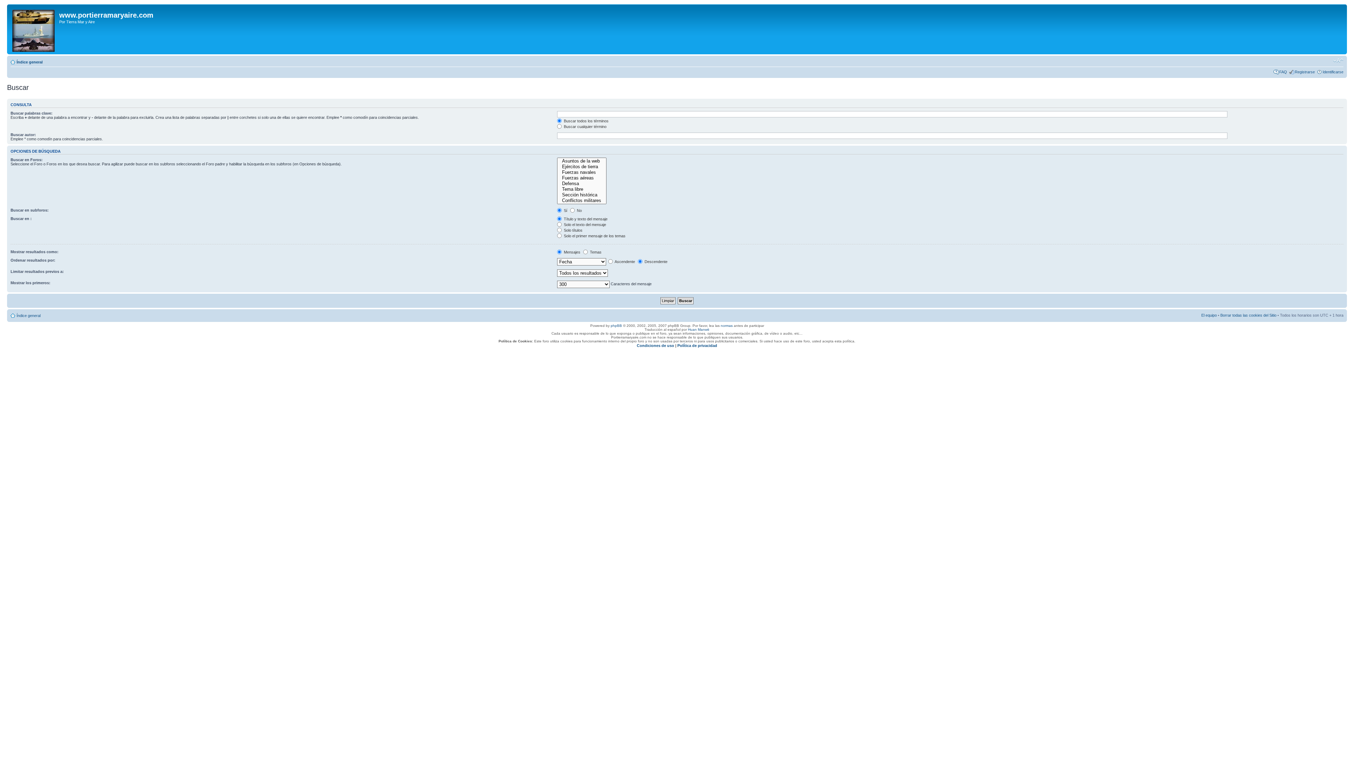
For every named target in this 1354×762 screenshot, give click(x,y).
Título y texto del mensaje (585, 219)
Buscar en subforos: (30, 210)
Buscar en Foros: (27, 160)
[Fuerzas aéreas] (582, 178)
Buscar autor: (23, 135)
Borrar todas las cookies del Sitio (1248, 315)
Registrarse (1305, 72)
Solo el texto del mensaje (584, 224)
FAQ (1283, 72)
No (579, 210)
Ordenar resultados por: (33, 260)
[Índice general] (34, 29)
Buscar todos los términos (586, 121)
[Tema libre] (582, 189)
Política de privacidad (697, 345)
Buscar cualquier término (584, 126)
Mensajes (571, 252)
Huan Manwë (698, 329)
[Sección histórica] (582, 195)
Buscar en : (21, 219)
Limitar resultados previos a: (37, 271)
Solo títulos (573, 230)
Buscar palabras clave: (32, 113)
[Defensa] (582, 184)
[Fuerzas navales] (582, 172)
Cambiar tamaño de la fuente (1338, 60)
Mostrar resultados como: (35, 252)
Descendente (655, 262)
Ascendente (624, 262)
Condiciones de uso (655, 345)
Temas (595, 252)
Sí (565, 210)
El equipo (1209, 315)
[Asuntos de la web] (582, 161)
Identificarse (1333, 72)
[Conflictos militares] (582, 200)
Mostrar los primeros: (30, 283)
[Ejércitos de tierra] (582, 167)
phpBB (616, 326)
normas (727, 326)
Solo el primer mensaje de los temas (594, 236)
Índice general (30, 62)
